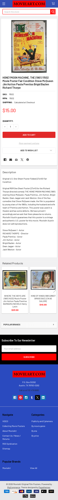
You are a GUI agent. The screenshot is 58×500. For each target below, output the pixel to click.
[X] (22, 159)
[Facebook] (5, 159)
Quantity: (8, 121)
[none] (29, 46)
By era (34, 431)
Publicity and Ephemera (42, 421)
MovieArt (6, 468)
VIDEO (5, 421)
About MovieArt (9, 431)
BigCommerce (13, 487)
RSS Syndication (9, 443)
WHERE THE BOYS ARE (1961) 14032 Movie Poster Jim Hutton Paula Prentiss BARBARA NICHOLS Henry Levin (15, 301)
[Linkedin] (43, 397)
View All (33, 468)
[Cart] (54, 4)
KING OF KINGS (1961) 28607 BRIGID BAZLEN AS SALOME (43, 298)
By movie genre (38, 426)
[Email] (10, 159)
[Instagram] (26, 397)
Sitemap (6, 448)
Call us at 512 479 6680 (29, 390)
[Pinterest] (27, 159)
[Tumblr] (31, 397)
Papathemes (44, 487)
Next (54, 290)
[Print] (16, 159)
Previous (3, 290)
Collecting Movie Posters (13, 426)
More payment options (29, 143)
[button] (29, 150)
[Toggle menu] (3, 3)
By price (35, 435)
